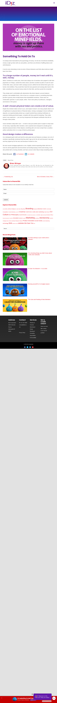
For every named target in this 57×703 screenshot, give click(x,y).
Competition (5, 211)
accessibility (5, 208)
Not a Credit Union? (43, 322)
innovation (16, 218)
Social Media (33, 335)
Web (10, 223)
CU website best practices (31, 214)
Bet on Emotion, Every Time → (45, 176)
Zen (34, 223)
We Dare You (28, 223)
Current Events (22, 214)
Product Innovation (28, 220)
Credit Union (29, 211)
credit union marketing (38, 212)
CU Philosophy (14, 214)
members (37, 218)
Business (40, 208)
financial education (6, 218)
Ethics (51, 214)
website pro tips (15, 223)
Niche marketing (12, 220)
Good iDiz (11, 218)
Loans (24, 218)
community (49, 208)
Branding (29, 209)
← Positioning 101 (8, 176)
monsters (51, 218)
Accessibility (33, 337)
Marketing (30, 218)
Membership (44, 218)
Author (4, 160)
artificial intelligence (12, 208)
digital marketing (43, 214)
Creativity (22, 212)
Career (44, 208)
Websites (32, 322)
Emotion (48, 214)
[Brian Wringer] (6, 166)
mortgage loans (6, 220)
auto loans (19, 208)
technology (5, 223)
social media (38, 220)
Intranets (32, 324)
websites (21, 223)
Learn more (33, 699)
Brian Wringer (15, 163)
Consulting (32, 333)
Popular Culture (19, 220)
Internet (20, 218)
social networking (46, 220)
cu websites (38, 214)
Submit (6, 199)
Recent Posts (10, 160)
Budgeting (35, 208)
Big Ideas (23, 208)
